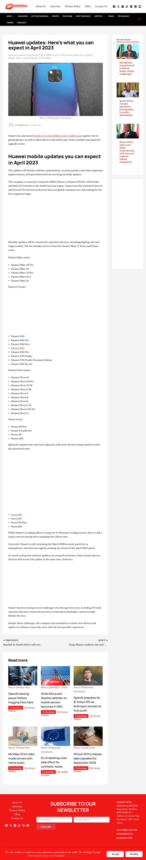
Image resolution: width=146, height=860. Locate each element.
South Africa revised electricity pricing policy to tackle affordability (126, 108)
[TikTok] (127, 6)
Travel (111, 16)
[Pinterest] (135, 6)
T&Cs (88, 6)
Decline (134, 854)
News (9, 16)
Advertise (55, 6)
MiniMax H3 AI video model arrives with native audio (21, 758)
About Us (41, 6)
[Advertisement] (55, 219)
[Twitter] (118, 6)
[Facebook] (114, 6)
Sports (55, 16)
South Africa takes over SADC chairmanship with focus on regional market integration (126, 152)
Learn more (71, 855)
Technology (123, 16)
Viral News (23, 16)
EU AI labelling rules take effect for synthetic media (54, 762)
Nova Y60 (16, 514)
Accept (115, 854)
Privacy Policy (72, 6)
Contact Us (101, 6)
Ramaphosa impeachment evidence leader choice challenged (127, 68)
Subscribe (45, 826)
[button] (13, 16)
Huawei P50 (17, 348)
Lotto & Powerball (40, 16)
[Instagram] (122, 6)
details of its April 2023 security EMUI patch (58, 135)
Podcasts (21, 22)
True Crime (67, 16)
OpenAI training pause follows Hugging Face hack (20, 698)
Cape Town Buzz (83, 16)
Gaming (10, 22)
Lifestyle (98, 16)
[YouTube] (139, 6)
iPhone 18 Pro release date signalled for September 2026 (88, 758)
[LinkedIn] (131, 6)
